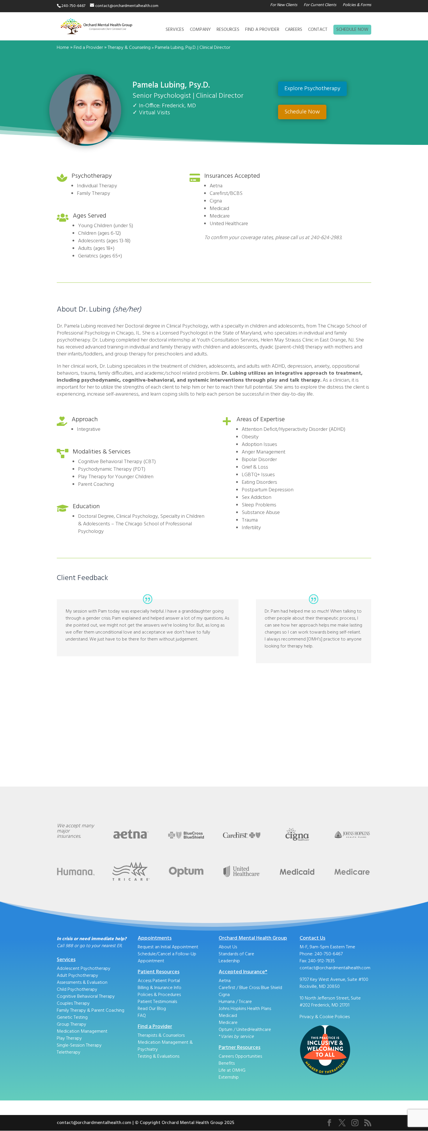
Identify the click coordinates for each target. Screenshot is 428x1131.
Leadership (229, 961)
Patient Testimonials (157, 1002)
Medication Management (82, 1031)
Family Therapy (93, 193)
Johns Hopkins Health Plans (245, 1009)
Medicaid (228, 1016)
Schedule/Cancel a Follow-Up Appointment (167, 957)
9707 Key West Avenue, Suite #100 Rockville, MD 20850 (334, 983)
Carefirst (227, 988)
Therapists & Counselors (161, 1035)
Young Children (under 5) (105, 226)
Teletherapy (68, 1052)
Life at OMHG (232, 1070)
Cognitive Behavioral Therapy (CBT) (117, 462)
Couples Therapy (73, 1003)
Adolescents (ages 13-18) (104, 241)
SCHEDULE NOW (352, 29)
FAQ (142, 1016)
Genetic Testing (72, 1017)
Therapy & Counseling (129, 47)
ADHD (337, 429)
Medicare (228, 1023)
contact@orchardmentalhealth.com (335, 968)
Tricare (245, 1002)
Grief (247, 467)
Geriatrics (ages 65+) (100, 256)
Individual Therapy (97, 186)
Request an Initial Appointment (168, 947)
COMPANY (200, 30)
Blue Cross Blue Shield (260, 988)
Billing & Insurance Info (159, 988)
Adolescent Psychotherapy (83, 968)
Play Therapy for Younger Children (115, 477)
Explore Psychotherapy (312, 88)
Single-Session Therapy (79, 1045)
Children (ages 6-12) (99, 233)
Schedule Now (302, 112)
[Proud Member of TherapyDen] (325, 1074)
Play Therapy (69, 1038)
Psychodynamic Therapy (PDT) (111, 469)
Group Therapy (71, 1024)
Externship (229, 1077)
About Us (228, 947)
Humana (227, 1002)
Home (63, 47)
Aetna (225, 981)
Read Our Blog (152, 1009)
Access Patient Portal (159, 981)
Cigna (224, 995)
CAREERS (293, 30)
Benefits (227, 1063)
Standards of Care (236, 954)
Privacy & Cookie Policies (325, 1017)
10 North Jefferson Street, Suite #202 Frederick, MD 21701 (330, 1002)
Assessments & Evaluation (82, 982)
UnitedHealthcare (253, 1030)
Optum (225, 1030)
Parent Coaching (96, 484)
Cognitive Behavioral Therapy (86, 996)
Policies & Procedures (159, 995)
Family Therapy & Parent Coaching (90, 1010)
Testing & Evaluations (158, 1056)
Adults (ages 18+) (96, 248)
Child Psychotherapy (77, 989)
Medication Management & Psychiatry (165, 1046)
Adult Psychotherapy (77, 975)
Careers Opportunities (240, 1056)
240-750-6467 (328, 954)
